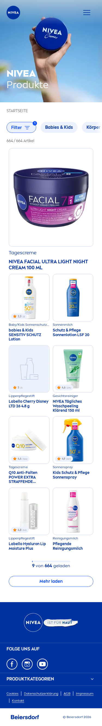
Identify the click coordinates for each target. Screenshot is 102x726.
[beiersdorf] (25, 717)
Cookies (12, 693)
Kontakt (18, 701)
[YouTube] (42, 664)
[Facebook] (12, 664)
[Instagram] (27, 664)
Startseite (17, 111)
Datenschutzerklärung (41, 693)
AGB (67, 693)
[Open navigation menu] (86, 12)
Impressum (85, 693)
